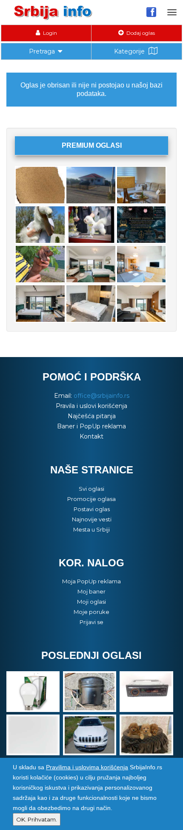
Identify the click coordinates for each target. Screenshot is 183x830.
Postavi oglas (92, 509)
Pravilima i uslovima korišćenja (87, 767)
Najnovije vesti (92, 519)
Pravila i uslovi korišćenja (91, 406)
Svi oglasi (91, 488)
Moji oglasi (91, 601)
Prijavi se (91, 622)
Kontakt (91, 436)
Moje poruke (91, 611)
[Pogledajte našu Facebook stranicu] (151, 11)
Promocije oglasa (91, 498)
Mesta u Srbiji (91, 529)
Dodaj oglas (140, 33)
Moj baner (91, 591)
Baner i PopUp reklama (91, 426)
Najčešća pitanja (92, 416)
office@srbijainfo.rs (101, 396)
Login (49, 33)
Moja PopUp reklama (91, 581)
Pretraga (42, 51)
